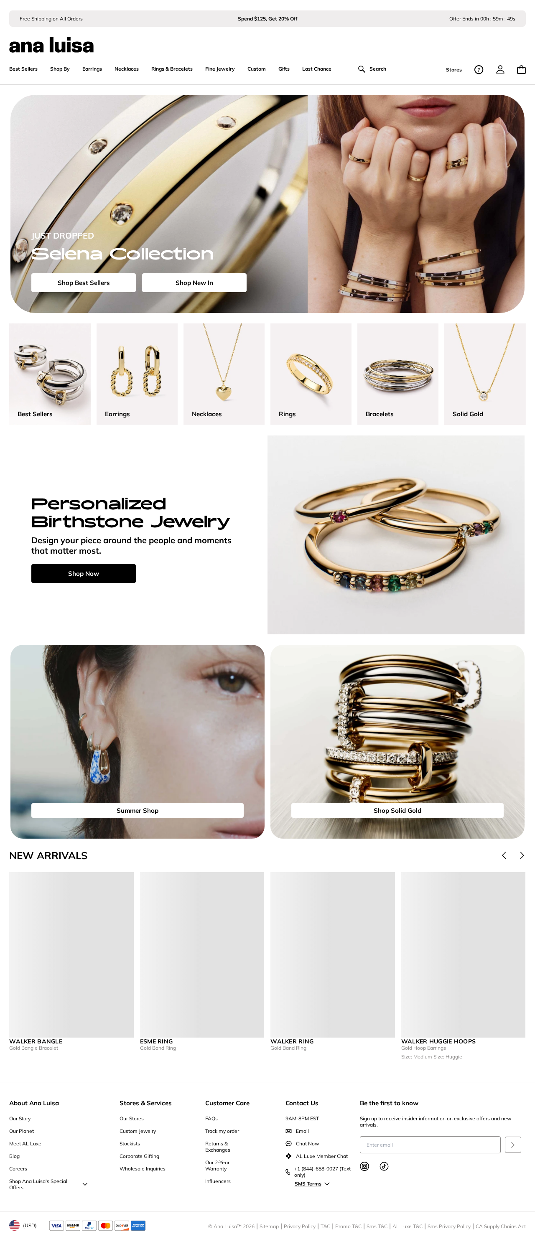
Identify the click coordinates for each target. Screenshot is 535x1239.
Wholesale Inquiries (143, 1168)
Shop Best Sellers (84, 283)
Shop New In (194, 283)
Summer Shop (137, 810)
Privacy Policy (300, 1226)
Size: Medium (417, 1056)
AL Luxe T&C (407, 1226)
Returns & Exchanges (217, 1146)
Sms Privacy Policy (449, 1226)
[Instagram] (364, 1166)
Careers (18, 1168)
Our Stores (132, 1118)
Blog (14, 1156)
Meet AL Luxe (25, 1143)
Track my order (222, 1131)
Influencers (218, 1181)
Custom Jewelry (138, 1131)
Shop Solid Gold (397, 810)
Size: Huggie (447, 1056)
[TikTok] (384, 1166)
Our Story (20, 1118)
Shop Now (83, 574)
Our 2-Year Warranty (217, 1165)
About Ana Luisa (34, 1103)
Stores (454, 69)
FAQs (211, 1118)
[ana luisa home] (267, 40)
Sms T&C (377, 1226)
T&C (325, 1226)
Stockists (130, 1143)
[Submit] (513, 1145)
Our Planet (21, 1131)
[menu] (500, 69)
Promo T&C (348, 1226)
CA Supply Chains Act (501, 1226)
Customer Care (227, 1103)
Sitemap (269, 1226)
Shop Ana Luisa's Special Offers (38, 1184)
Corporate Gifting (139, 1156)
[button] (504, 855)
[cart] (521, 69)
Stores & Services (146, 1103)
